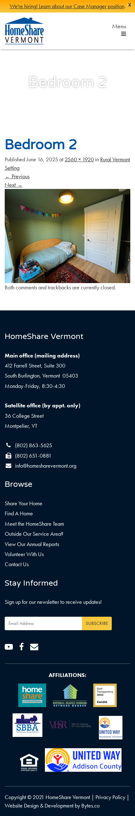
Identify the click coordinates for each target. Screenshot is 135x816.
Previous (17, 176)
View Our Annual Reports (32, 544)
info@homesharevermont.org (45, 465)
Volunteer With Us (24, 554)
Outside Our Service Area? (34, 533)
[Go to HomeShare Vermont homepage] (24, 31)
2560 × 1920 (79, 159)
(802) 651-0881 (33, 455)
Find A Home (19, 513)
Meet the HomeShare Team (34, 523)
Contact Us (17, 564)
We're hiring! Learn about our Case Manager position (67, 6)
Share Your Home (23, 503)
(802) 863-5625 (33, 445)
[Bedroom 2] (67, 235)
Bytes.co (90, 805)
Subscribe (97, 623)
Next (14, 184)
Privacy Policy (110, 797)
